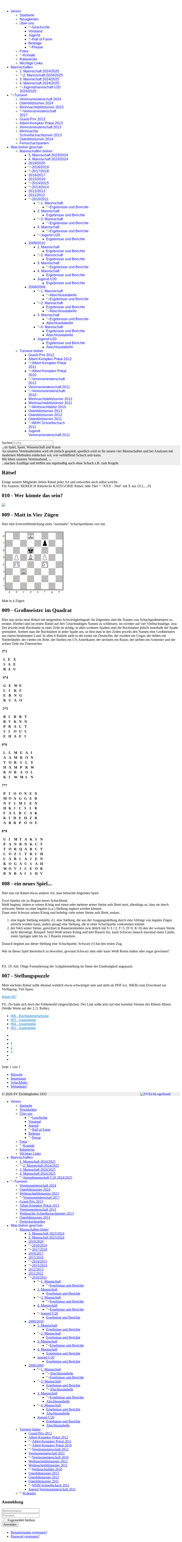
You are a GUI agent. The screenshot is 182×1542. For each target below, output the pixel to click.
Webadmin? (19, 1086)
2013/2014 (40, 187)
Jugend (34, 35)
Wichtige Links (31, 63)
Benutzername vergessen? (29, 1532)
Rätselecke (28, 59)
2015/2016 (36, 179)
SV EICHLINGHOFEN (19, 4)
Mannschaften (22, 67)
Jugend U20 (50, 235)
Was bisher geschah (27, 147)
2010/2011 (40, 199)
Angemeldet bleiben (21, 1520)
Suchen (7, 443)
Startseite (27, 15)
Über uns (27, 23)
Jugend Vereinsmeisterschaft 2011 (49, 433)
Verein (16, 11)
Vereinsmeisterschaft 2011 (49, 387)
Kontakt (29, 55)
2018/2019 (40, 167)
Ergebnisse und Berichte (69, 207)
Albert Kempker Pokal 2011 (51, 1441)
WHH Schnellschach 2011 (50, 1485)
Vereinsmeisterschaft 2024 (40, 99)
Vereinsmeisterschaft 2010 (50, 1457)
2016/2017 (36, 175)
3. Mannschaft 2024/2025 (39, 79)
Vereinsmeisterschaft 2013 (40, 127)
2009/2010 (36, 243)
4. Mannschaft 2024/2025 (39, 83)
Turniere (20, 95)
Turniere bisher (31, 351)
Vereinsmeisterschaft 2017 (41, 1197)
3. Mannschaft (52, 219)
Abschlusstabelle (63, 295)
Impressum (18, 1078)
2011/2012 (36, 195)
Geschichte (41, 27)
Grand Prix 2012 (41, 355)
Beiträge (35, 43)
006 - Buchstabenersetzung (30, 1016)
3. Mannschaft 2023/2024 (48, 155)
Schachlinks (19, 1082)
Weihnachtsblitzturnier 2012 (50, 399)
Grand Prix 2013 (32, 119)
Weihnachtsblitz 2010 (49, 407)
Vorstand (35, 31)
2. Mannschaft (48, 211)
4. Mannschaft (48, 227)
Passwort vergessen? (25, 1536)
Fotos (24, 51)
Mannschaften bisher (36, 151)
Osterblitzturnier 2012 (45, 415)
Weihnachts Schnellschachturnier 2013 (41, 133)
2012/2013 (36, 191)
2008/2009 (36, 287)
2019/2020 (36, 163)
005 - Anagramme (23, 1020)
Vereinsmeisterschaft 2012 (50, 1449)
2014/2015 (40, 183)
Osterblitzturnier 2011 (45, 419)
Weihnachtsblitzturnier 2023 (41, 107)
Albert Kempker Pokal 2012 (50, 359)
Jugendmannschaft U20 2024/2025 (47, 1177)
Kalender (29, 1493)
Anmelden (10, 1524)
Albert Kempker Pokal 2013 (41, 123)
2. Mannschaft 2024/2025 (43, 75)
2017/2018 (40, 171)
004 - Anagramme (23, 1024)
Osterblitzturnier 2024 (36, 103)
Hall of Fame (42, 39)
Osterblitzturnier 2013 (45, 411)
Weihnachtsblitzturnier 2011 (50, 403)
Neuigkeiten (29, 19)
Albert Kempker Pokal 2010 (52, 1445)
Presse (37, 47)
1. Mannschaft (52, 203)
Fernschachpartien (34, 143)
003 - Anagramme (23, 1028)
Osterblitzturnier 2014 (36, 139)
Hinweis (16, 1074)
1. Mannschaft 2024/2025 (39, 71)
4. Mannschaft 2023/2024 (48, 159)
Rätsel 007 (9, 997)
